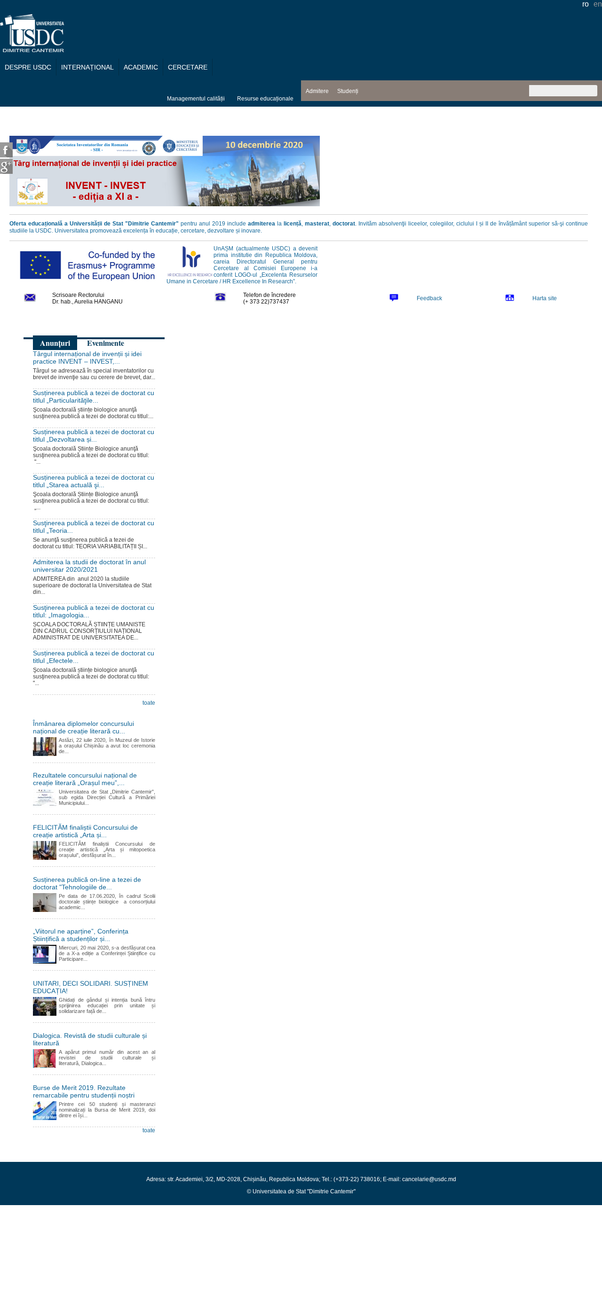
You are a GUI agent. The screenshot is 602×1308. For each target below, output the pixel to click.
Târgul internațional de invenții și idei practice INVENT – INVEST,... (87, 357)
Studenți (347, 91)
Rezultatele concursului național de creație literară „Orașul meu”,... (85, 778)
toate (149, 703)
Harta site (544, 298)
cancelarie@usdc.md (429, 1179)
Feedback (429, 298)
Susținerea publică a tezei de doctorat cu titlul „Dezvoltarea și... (93, 435)
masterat (317, 223)
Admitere (317, 91)
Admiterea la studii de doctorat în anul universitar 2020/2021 (89, 565)
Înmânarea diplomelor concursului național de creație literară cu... (83, 727)
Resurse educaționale (265, 98)
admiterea (261, 223)
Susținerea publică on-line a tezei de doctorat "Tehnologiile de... (87, 883)
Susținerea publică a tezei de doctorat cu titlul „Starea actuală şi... (93, 481)
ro (585, 4)
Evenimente (105, 342)
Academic (141, 67)
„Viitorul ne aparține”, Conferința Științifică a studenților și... (80, 934)
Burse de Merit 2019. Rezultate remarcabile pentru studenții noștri (84, 1091)
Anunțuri (55, 342)
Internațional (87, 67)
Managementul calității (196, 98)
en (598, 4)
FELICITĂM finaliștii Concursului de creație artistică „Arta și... (85, 831)
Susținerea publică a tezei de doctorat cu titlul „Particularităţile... (93, 396)
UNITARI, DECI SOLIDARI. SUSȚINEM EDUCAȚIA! (90, 987)
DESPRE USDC (28, 67)
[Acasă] (32, 50)
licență (292, 223)
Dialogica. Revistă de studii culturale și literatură (90, 1039)
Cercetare (187, 67)
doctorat (344, 223)
